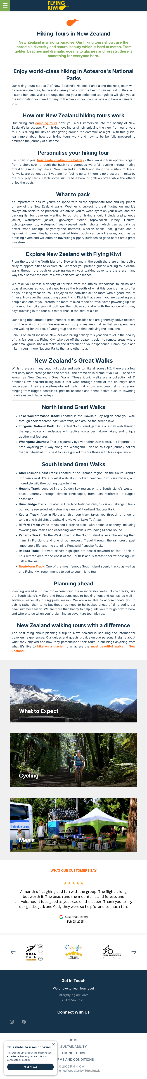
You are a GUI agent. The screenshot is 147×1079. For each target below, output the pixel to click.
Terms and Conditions (73, 1059)
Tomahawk (92, 1070)
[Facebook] (23, 1021)
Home (73, 1040)
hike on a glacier (50, 646)
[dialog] (30, 1058)
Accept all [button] (30, 1066)
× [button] (53, 1044)
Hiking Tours (73, 1053)
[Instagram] (11, 1021)
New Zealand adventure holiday (60, 160)
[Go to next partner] (134, 952)
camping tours (46, 123)
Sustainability (73, 1047)
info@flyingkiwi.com (73, 995)
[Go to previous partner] (13, 952)
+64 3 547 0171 (72, 1000)
